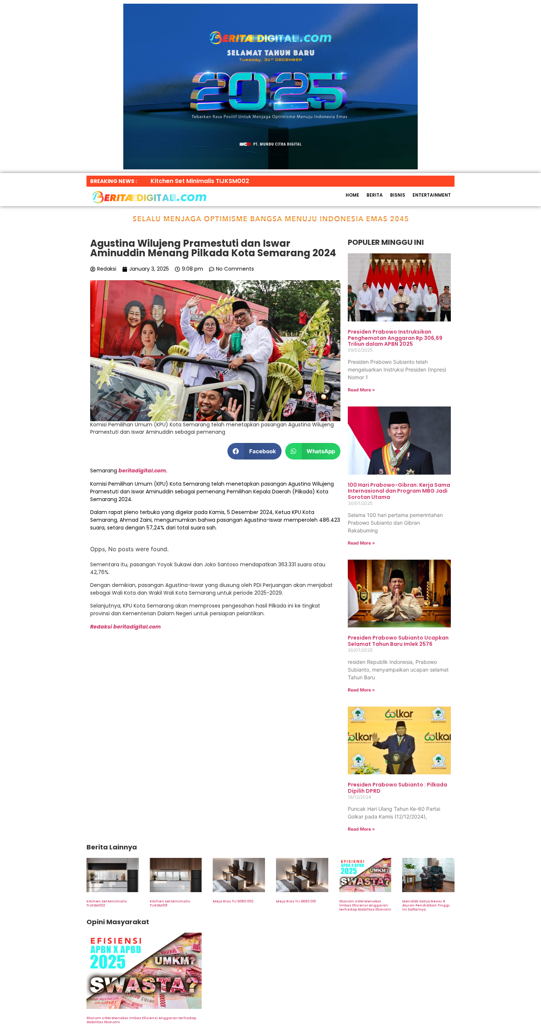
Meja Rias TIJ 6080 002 (233, 901)
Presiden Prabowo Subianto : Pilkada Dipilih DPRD (397, 788)
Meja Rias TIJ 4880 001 (296, 901)
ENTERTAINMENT (432, 195)
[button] (254, 451)
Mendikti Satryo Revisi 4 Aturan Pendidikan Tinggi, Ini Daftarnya (426, 905)
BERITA (375, 195)
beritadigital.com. (143, 470)
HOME (352, 195)
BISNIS (397, 195)
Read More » (361, 389)
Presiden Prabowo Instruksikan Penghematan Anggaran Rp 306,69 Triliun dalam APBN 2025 (395, 338)
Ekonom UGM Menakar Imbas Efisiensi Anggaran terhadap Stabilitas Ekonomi (365, 905)
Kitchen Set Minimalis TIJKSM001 (170, 903)
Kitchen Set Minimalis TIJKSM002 (106, 903)
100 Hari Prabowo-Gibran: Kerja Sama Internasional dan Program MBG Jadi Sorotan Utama (399, 491)
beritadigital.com (137, 626)
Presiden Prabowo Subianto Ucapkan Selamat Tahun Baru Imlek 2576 (398, 641)
